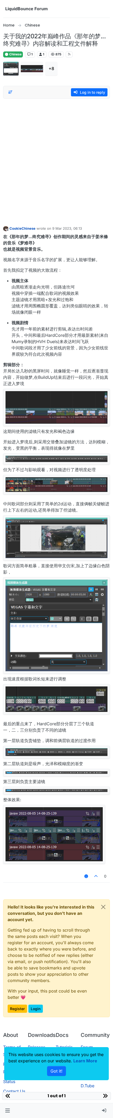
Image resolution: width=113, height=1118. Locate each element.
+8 (51, 68)
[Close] (103, 907)
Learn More (85, 1060)
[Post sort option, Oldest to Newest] (10, 92)
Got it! (56, 1071)
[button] (7, 1110)
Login (35, 1008)
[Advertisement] (56, 160)
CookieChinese (22, 228)
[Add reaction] (86, 876)
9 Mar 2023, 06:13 (67, 228)
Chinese (15, 54)
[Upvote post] (96, 876)
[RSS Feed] (69, 54)
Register (17, 1008)
